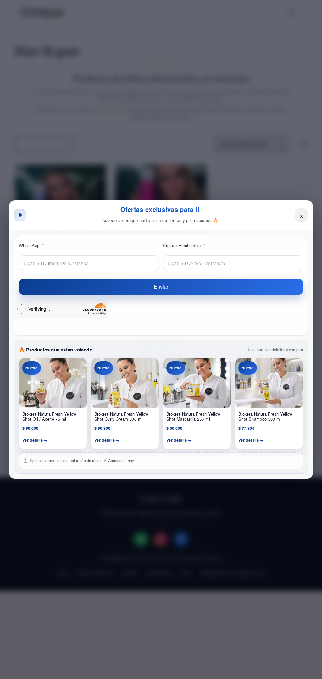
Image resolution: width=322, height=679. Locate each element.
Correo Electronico (182, 245)
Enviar (161, 286)
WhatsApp (29, 245)
